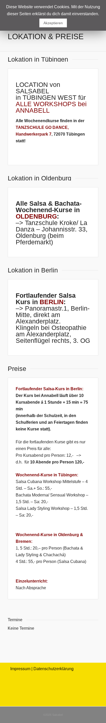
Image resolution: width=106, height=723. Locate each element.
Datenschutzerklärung (53, 669)
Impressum (20, 669)
